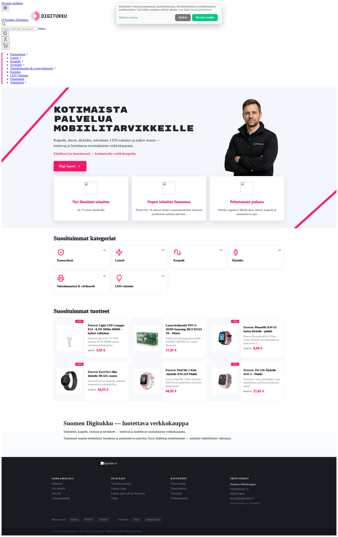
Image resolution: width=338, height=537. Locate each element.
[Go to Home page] (35, 20)
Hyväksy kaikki (205, 17)
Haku (42, 28)
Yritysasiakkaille (61, 498)
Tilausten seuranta (121, 483)
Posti (136, 519)
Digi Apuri (67, 166)
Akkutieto (57, 483)
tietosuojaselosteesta (200, 9)
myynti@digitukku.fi (242, 498)
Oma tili (56, 493)
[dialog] (169, 13)
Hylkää (183, 17)
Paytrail (104, 519)
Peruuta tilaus (118, 488)
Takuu (114, 498)
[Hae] (5, 34)
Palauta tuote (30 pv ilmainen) (128, 493)
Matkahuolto (153, 519)
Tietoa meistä (178, 483)
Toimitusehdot (178, 488)
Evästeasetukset (179, 498)
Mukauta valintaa (128, 17)
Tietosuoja (176, 493)
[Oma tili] (5, 40)
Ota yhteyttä (58, 488)
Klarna (74, 519)
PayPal (89, 519)
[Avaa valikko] (5, 8)
